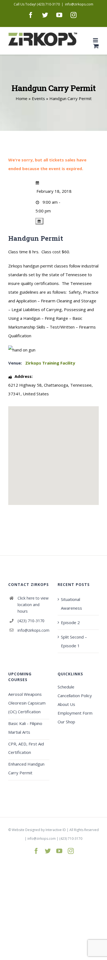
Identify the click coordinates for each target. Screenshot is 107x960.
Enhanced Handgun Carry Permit (26, 768)
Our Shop (66, 721)
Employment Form (75, 713)
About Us (66, 704)
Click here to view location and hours (33, 604)
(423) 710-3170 (31, 620)
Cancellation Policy (75, 695)
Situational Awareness (71, 604)
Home (21, 98)
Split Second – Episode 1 (74, 641)
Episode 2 (70, 622)
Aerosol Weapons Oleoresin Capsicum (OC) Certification (27, 702)
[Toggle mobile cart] (96, 46)
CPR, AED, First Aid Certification (26, 748)
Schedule (66, 687)
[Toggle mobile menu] (96, 40)
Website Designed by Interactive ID (39, 829)
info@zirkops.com (79, 4)
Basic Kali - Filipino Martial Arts (25, 728)
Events (38, 98)
